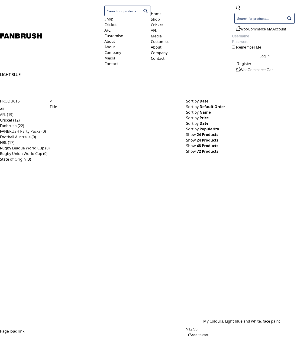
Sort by (205, 106)
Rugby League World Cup (22, 148)
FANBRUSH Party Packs (20, 131)
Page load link (12, 331)
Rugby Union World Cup (21, 153)
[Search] (238, 9)
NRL (3, 142)
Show (202, 140)
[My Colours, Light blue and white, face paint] (241, 238)
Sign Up (80, 280)
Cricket (6, 120)
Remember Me (248, 47)
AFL (3, 114)
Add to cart (199, 335)
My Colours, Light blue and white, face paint (241, 321)
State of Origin (13, 159)
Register (244, 64)
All (2, 109)
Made (11, 300)
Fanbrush (8, 125)
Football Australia (15, 136)
